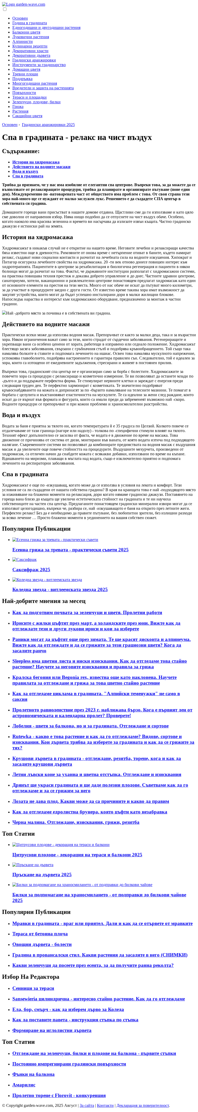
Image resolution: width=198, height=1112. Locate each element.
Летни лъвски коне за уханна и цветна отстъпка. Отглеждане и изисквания (96, 774)
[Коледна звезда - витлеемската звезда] (47, 579)
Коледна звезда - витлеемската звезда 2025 (60, 589)
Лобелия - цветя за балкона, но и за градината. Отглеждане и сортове (90, 726)
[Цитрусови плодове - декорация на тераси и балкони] (61, 844)
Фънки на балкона (33, 1074)
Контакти (105, 1105)
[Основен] (23, 4)
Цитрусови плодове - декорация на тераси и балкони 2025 (77, 854)
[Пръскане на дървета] (32, 865)
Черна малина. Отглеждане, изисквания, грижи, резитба (75, 822)
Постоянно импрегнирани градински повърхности (69, 1064)
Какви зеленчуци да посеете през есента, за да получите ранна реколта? (93, 965)
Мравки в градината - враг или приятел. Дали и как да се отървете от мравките (102, 923)
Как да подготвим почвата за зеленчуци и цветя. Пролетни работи (87, 612)
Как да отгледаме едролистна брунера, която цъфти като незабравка (89, 812)
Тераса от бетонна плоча (40, 933)
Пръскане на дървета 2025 (42, 874)
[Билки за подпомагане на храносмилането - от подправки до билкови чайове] (82, 884)
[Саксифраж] (24, 559)
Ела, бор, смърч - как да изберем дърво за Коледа (68, 1009)
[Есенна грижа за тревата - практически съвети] (55, 539)
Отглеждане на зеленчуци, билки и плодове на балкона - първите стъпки (94, 1053)
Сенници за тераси (33, 988)
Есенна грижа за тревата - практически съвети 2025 (70, 549)
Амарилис (23, 1084)
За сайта (87, 1105)
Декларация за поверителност (143, 1105)
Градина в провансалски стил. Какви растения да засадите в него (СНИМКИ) (99, 955)
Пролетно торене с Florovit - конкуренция (59, 1095)
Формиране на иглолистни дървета (52, 1030)
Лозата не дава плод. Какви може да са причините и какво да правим (90, 801)
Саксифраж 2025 (31, 569)
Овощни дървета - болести (42, 944)
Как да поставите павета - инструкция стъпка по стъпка (75, 1019)
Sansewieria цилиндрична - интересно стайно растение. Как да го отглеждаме (98, 998)
